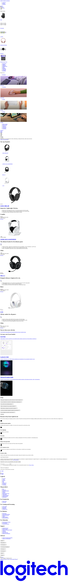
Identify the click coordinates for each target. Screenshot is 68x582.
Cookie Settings (12, 559)
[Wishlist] (1, 134)
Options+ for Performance (6, 538)
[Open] (2, 136)
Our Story (4, 478)
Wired (15, 332)
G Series (21, 332)
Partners (3, 516)
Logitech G (4, 2)
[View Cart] (1, 136)
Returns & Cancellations (6, 533)
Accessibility (4, 484)
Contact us (4, 530)
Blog (3, 481)
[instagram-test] (0, 471)
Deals (1, 131)
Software (1, 130)
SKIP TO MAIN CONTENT (5, 0)
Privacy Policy (7, 559)
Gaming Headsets (5, 496)
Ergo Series (4, 502)
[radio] (0, 325)
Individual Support (5, 528)
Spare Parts (4, 531)
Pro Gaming (4, 507)
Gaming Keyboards (5, 495)
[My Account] (1, 135)
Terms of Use (2, 559)
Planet (1, 132)
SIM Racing (4, 508)
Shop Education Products (6, 522)
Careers (3, 479)
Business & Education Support (7, 529)
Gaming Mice (4, 494)
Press (3, 482)
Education (4, 4)
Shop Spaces (4, 513)
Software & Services (5, 515)
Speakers (3, 492)
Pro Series (24, 332)
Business (3, 3)
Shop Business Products (6, 514)
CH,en (2, 473)
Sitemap (16, 559)
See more (2, 414)
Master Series (4, 501)
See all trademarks (16, 459)
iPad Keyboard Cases (5, 493)
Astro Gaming (4, 506)
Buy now (1, 219)
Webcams (3, 491)
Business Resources (5, 517)
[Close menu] (1, 9)
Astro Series (18, 332)
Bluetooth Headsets (11, 332)
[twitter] (1, 471)
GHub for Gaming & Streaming (7, 537)
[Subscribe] (10, 463)
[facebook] (2, 471)
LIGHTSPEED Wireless (4, 332)
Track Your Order (5, 532)
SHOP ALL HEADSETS (4, 139)
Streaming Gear (4, 509)
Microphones (4, 497)
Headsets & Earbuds (5, 490)
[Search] (1, 133)
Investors (3, 480)
